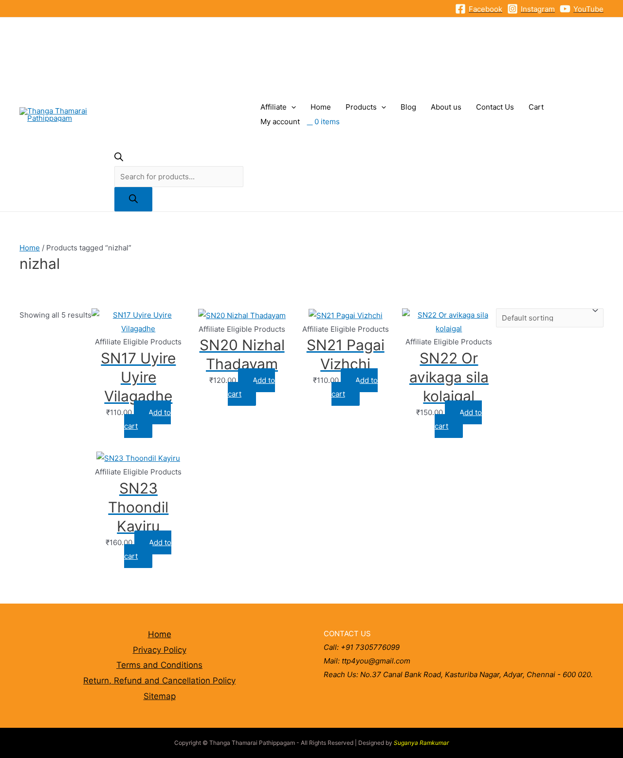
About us (446, 107)
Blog (408, 107)
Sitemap (160, 696)
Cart (536, 107)
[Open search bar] (118, 158)
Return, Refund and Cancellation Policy (159, 680)
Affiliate (273, 107)
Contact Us (495, 107)
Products (361, 107)
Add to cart (147, 419)
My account (280, 121)
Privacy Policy (159, 650)
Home (321, 107)
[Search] (133, 199)
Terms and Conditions (159, 665)
